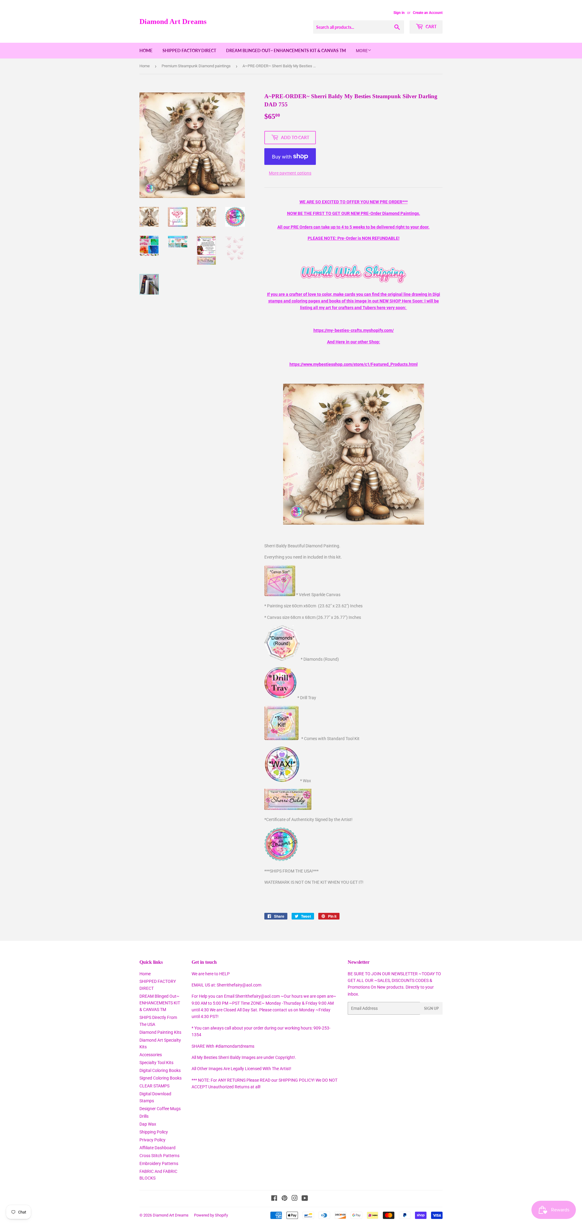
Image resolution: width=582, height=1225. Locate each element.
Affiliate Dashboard (157, 1147)
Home (145, 50)
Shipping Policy (153, 1132)
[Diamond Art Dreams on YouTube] (305, 1199)
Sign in (399, 13)
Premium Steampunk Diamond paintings (196, 66)
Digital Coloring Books (160, 1070)
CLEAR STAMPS (154, 1085)
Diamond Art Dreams (172, 21)
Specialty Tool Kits (156, 1062)
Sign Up (431, 1008)
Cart (430, 26)
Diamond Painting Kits (160, 1032)
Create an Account (428, 13)
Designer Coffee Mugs (160, 1108)
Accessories (150, 1054)
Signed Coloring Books (160, 1078)
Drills (144, 1116)
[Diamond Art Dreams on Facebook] (274, 1199)
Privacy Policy (152, 1139)
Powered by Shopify (211, 1215)
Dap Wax (147, 1124)
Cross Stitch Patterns (159, 1155)
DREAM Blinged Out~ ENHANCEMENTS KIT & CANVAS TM (286, 50)
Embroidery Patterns (158, 1163)
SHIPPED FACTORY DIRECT (189, 50)
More (362, 50)
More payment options (290, 173)
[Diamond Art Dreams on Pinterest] (284, 1199)
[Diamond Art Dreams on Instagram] (295, 1199)
